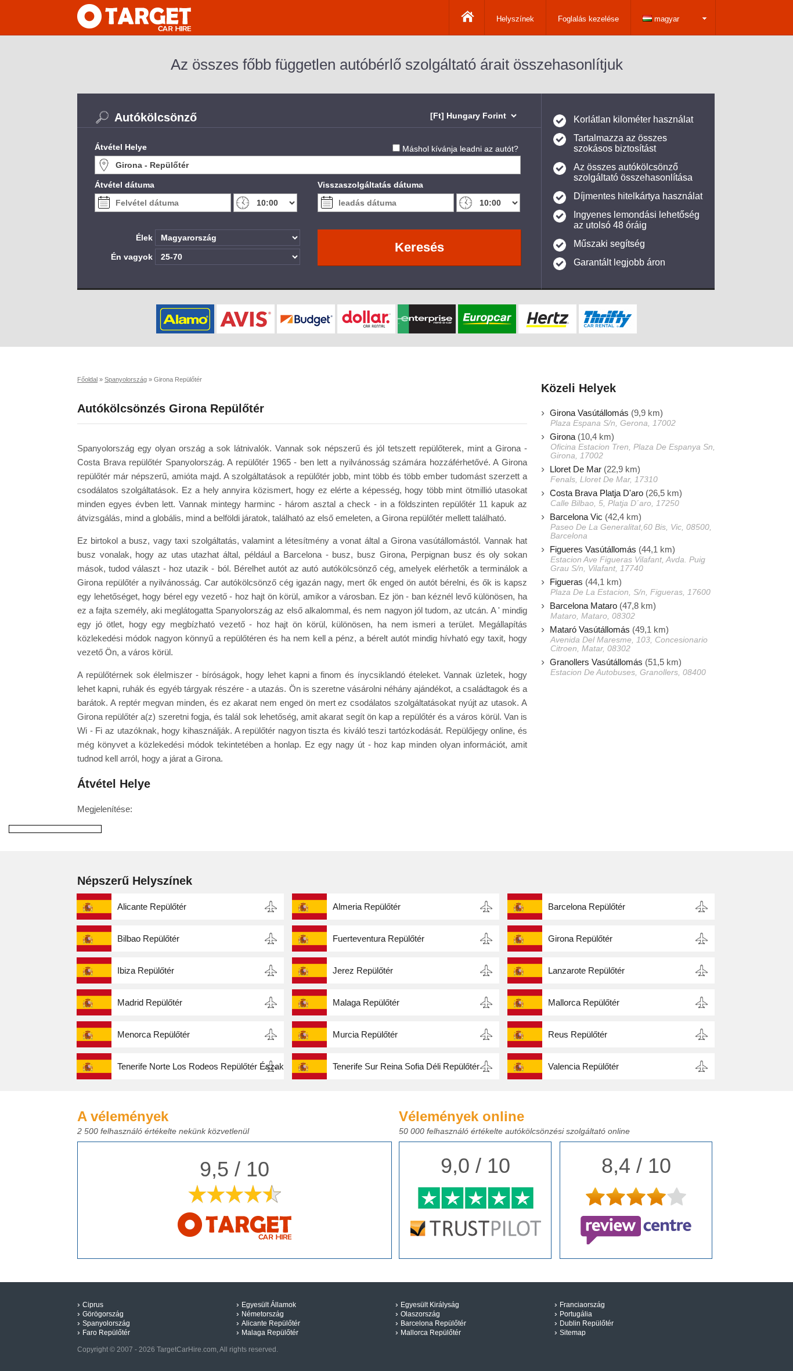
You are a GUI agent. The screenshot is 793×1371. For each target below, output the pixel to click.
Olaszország (420, 1314)
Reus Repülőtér (577, 1034)
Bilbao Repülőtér (148, 938)
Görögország (103, 1314)
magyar (665, 19)
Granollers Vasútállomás (596, 662)
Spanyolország (106, 1323)
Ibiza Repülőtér (145, 970)
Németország (262, 1314)
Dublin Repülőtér (587, 1323)
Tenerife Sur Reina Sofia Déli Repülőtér (406, 1066)
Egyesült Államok (268, 1305)
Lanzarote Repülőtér (586, 970)
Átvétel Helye (121, 147)
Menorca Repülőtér (153, 1034)
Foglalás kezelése (588, 19)
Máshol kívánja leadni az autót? (460, 148)
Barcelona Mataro (583, 606)
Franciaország (582, 1305)
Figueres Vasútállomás (593, 549)
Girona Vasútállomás (589, 413)
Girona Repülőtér (580, 938)
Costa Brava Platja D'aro (596, 493)
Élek (144, 237)
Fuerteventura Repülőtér (378, 938)
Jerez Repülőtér (363, 970)
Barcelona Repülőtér (586, 906)
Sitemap (573, 1333)
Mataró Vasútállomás (590, 629)
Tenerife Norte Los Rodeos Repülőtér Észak (200, 1066)
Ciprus (92, 1305)
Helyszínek (515, 19)
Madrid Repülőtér (149, 1002)
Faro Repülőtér (106, 1333)
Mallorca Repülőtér (583, 1002)
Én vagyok (132, 256)
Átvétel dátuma (124, 184)
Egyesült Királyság (430, 1305)
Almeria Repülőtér (367, 906)
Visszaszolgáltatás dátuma (370, 184)
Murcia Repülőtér (365, 1034)
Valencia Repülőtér (583, 1066)
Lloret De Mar (575, 469)
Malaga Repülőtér (366, 1002)
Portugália (576, 1314)
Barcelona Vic (576, 517)
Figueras (566, 582)
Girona (562, 437)
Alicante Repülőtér (151, 906)
